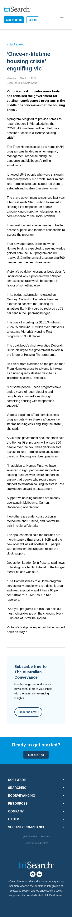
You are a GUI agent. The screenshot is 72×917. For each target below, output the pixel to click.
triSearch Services (40, 836)
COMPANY (16, 811)
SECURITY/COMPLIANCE (26, 827)
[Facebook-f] (33, 874)
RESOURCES (18, 803)
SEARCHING (17, 787)
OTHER (13, 819)
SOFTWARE (17, 779)
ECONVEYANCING (21, 795)
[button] (36, 780)
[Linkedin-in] (39, 874)
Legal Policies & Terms (36, 843)
